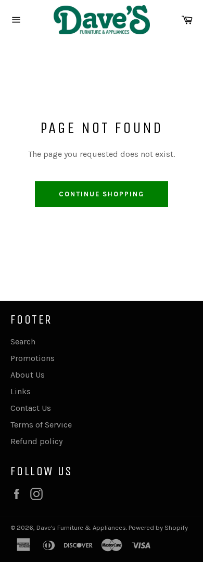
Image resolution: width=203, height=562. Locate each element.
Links (20, 391)
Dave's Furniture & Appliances (81, 527)
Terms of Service (41, 425)
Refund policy (36, 441)
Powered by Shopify (158, 527)
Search (22, 341)
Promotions (32, 358)
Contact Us (30, 408)
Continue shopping (101, 194)
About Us (27, 375)
